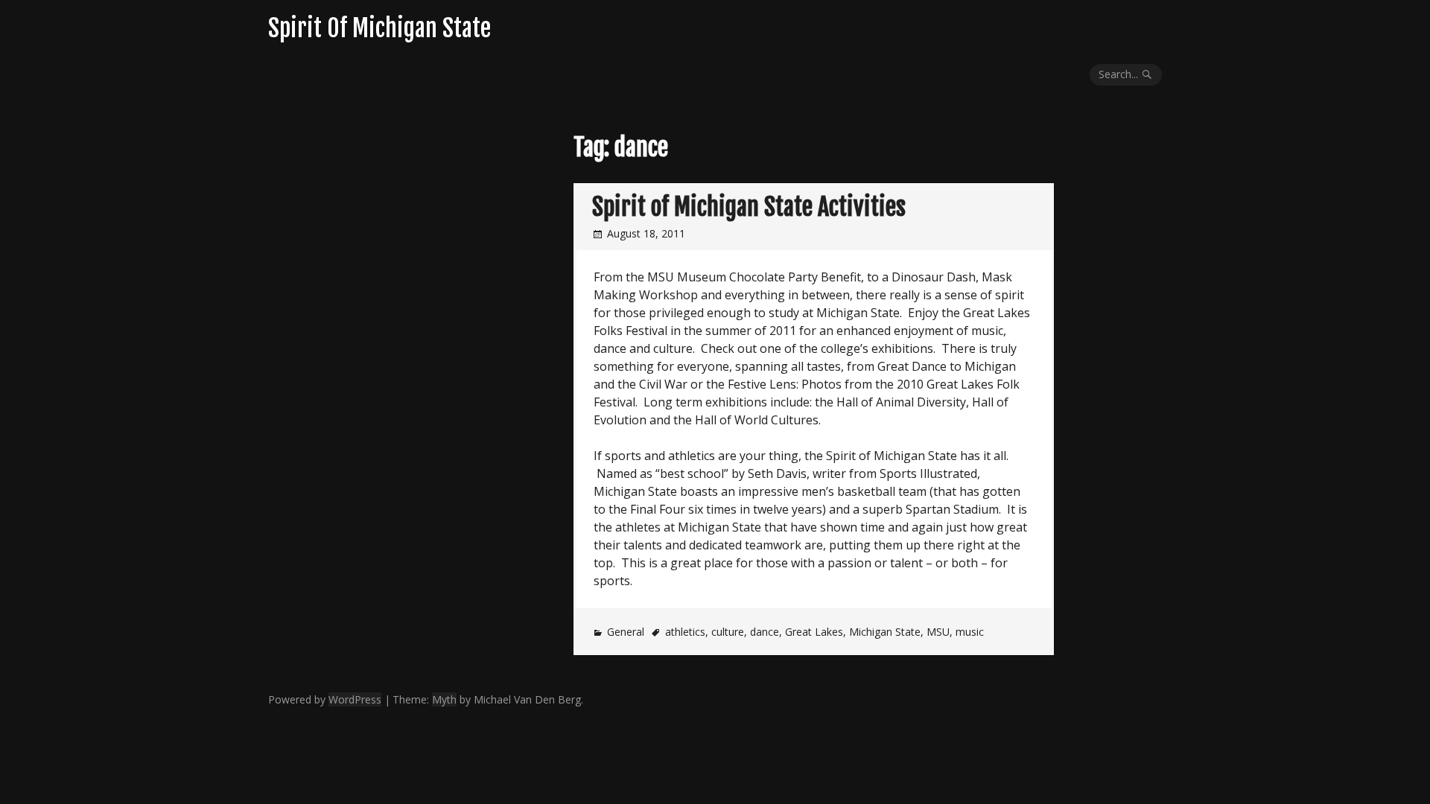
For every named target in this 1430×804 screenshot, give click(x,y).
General (625, 632)
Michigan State (885, 632)
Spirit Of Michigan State (379, 28)
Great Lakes (814, 632)
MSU (938, 632)
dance (764, 632)
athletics (685, 632)
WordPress (354, 699)
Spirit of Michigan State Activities (749, 207)
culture (727, 632)
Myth (444, 699)
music (970, 632)
